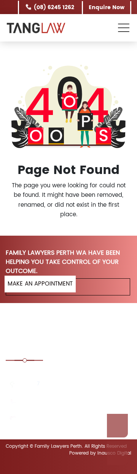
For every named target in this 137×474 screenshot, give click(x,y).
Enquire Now (107, 7)
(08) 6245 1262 (55, 7)
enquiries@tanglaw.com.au (56, 418)
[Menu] (124, 26)
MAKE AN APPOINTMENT (40, 284)
